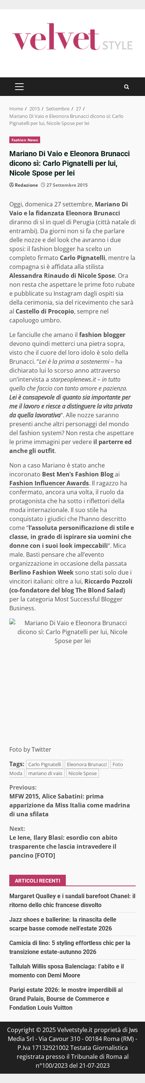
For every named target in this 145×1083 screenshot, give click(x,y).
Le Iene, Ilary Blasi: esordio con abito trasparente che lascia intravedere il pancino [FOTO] (63, 842)
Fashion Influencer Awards (49, 483)
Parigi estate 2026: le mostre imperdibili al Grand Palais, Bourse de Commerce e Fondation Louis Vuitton (66, 998)
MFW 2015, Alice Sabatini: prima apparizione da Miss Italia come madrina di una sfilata (69, 800)
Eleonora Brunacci (87, 764)
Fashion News (25, 139)
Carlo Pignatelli (44, 764)
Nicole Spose (82, 773)
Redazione (26, 185)
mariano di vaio (45, 773)
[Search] (126, 87)
